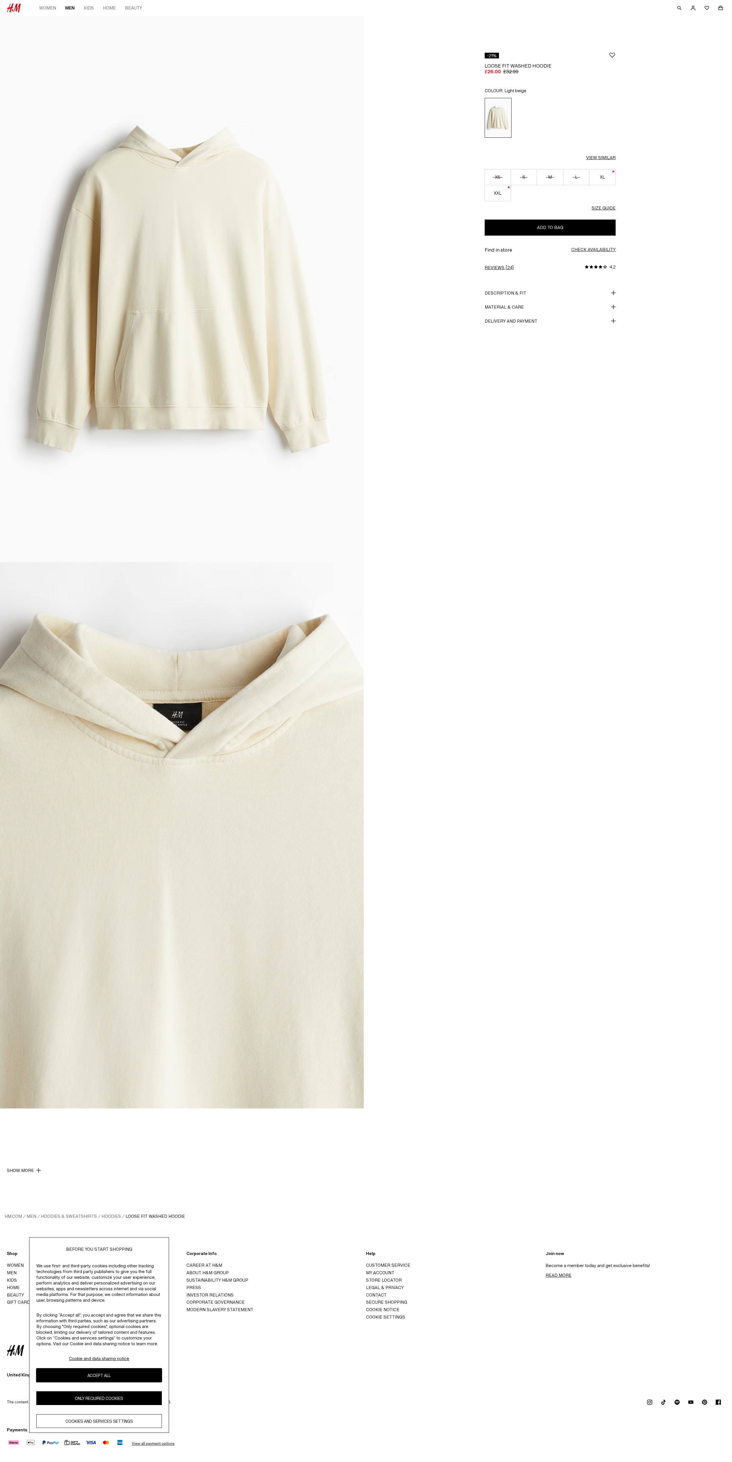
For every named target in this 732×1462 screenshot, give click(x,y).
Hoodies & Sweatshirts (69, 1216)
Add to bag (550, 227)
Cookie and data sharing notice (99, 1358)
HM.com (13, 1216)
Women (47, 7)
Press (193, 1287)
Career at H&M (204, 1265)
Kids (89, 7)
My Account (380, 1272)
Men (70, 7)
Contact (376, 1295)
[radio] (498, 118)
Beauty (133, 7)
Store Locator (384, 1280)
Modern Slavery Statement (219, 1309)
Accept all (99, 1375)
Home (109, 7)
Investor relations (210, 1295)
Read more (559, 1275)
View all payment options (153, 1443)
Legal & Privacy (385, 1287)
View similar (601, 157)
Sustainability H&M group (217, 1280)
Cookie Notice (382, 1309)
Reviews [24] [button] (499, 267)
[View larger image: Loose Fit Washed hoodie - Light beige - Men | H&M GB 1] (182, 289)
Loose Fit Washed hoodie (155, 1216)
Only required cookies (99, 1398)
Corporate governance (215, 1302)
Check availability (593, 249)
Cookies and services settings (99, 1420)
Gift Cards (20, 1302)
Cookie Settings (385, 1317)
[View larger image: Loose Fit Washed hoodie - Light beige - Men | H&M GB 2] (182, 835)
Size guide (604, 208)
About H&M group (207, 1272)
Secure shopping (386, 1302)
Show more (20, 1170)
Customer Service (388, 1265)
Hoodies (111, 1216)
